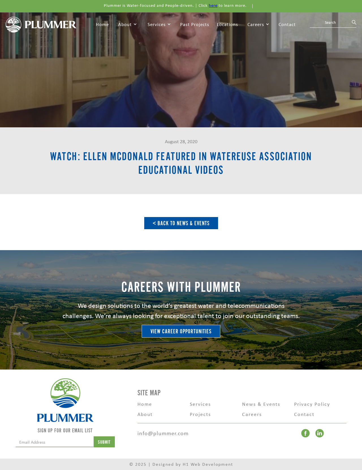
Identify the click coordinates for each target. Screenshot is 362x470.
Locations (227, 24)
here (213, 5)
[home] (41, 24)
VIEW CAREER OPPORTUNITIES (181, 331)
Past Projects (194, 24)
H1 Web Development (208, 464)
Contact (287, 24)
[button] (127, 24)
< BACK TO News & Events (181, 223)
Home (102, 24)
